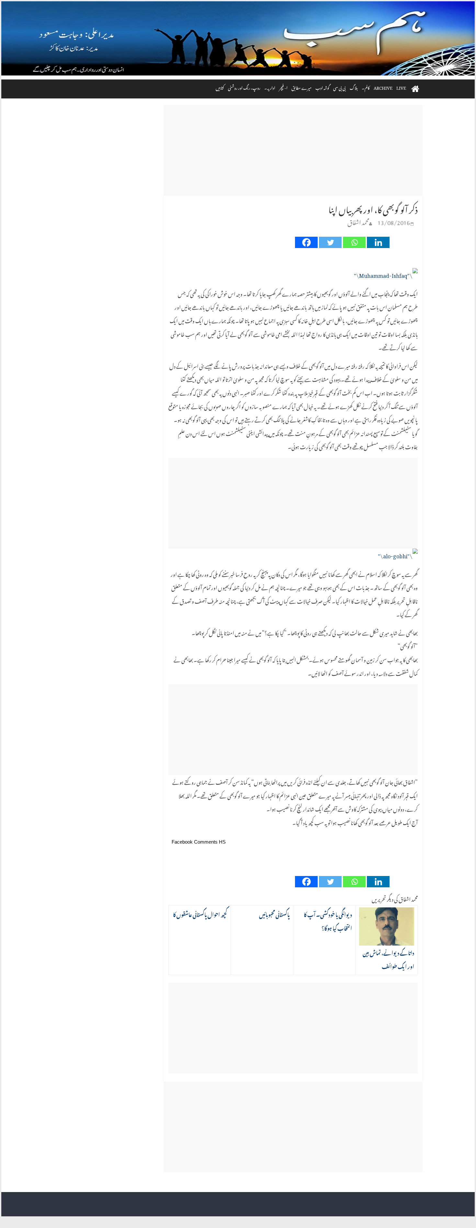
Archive (383, 87)
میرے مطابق (301, 87)
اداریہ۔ (269, 87)
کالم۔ (366, 87)
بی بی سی (339, 87)
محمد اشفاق (358, 221)
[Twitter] (330, 242)
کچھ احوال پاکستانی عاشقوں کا (200, 913)
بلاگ (354, 87)
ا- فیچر (283, 87)
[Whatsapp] (354, 242)
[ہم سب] (238, 38)
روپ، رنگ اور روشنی (244, 87)
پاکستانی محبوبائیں (274, 913)
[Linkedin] (378, 242)
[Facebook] (306, 242)
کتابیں (220, 87)
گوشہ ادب (322, 87)
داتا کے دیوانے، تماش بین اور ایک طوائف (388, 959)
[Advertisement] (293, 150)
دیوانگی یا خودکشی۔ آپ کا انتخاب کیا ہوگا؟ (328, 920)
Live (401, 87)
